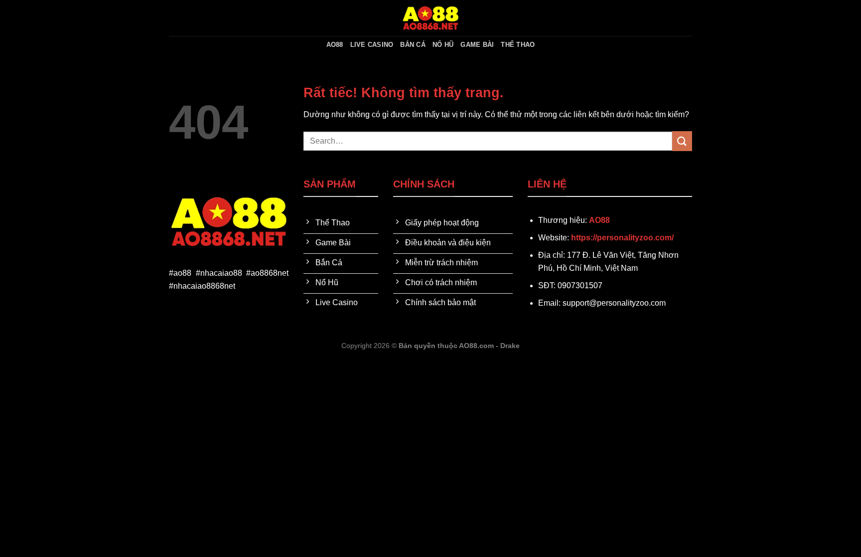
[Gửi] (682, 141)
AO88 (334, 44)
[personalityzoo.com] (430, 18)
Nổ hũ (442, 44)
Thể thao (518, 44)
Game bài (477, 44)
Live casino (372, 44)
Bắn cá (413, 44)
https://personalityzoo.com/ (622, 237)
